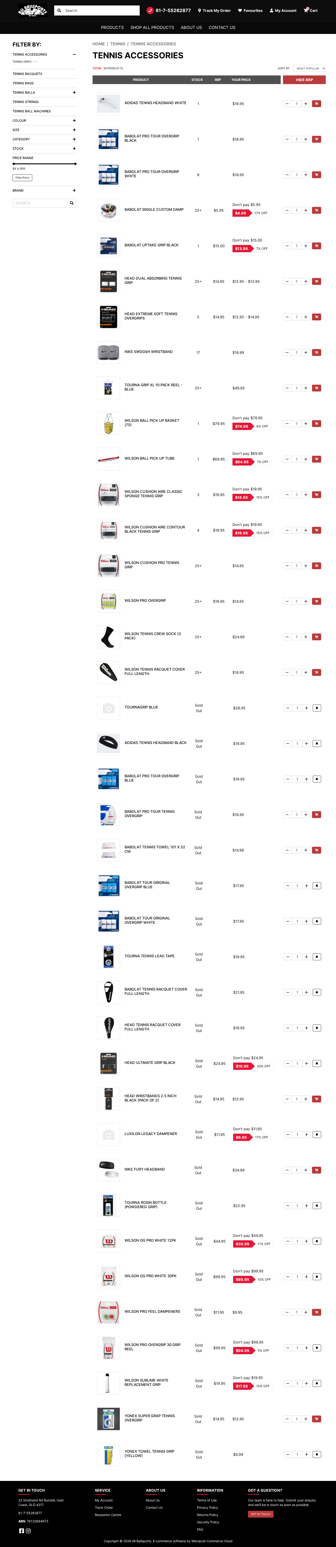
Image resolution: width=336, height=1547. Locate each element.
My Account (104, 1500)
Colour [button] (19, 120)
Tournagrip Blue (141, 707)
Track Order (104, 1507)
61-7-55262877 (173, 10)
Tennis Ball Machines (32, 111)
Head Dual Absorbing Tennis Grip (153, 280)
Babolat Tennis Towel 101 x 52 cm (155, 849)
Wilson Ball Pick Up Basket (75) (152, 422)
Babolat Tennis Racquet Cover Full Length (156, 991)
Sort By (284, 68)
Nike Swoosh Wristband (149, 351)
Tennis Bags (23, 83)
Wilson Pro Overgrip (145, 600)
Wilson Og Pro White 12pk (150, 1240)
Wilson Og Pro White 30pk (151, 1276)
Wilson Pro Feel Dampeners (152, 1311)
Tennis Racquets (27, 74)
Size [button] (16, 130)
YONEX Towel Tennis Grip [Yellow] (149, 1453)
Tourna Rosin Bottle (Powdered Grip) (146, 1204)
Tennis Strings (26, 102)
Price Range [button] (23, 158)
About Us (191, 27)
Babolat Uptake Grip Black (152, 245)
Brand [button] (18, 190)
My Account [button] (285, 10)
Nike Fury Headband (145, 1169)
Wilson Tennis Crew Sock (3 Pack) (153, 635)
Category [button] (21, 139)
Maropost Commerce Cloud (212, 1541)
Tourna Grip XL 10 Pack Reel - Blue (153, 387)
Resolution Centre (108, 1515)
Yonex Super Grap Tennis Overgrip (150, 1417)
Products (112, 27)
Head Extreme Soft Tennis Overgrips (151, 315)
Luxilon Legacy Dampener (151, 1133)
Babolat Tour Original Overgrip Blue (147, 884)
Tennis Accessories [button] (30, 54)
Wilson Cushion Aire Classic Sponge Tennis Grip (153, 493)
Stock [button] (18, 148)
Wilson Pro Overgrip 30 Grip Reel (153, 1346)
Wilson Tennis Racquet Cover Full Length (155, 671)
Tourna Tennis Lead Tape (150, 956)
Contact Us (222, 27)
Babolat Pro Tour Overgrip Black (152, 138)
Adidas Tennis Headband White (156, 102)
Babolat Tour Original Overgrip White (147, 920)
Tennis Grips (25, 61)
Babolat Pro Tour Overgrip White (152, 173)
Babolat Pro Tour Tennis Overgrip (150, 813)
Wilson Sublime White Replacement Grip (146, 1382)
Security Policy (208, 1522)
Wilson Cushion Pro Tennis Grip (152, 564)
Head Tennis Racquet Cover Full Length (153, 1026)
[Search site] (59, 10)
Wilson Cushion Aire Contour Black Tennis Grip (155, 529)
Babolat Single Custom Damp (154, 209)
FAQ (200, 1529)
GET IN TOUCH (261, 1514)
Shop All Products (152, 27)
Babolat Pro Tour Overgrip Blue (152, 778)
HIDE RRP (304, 79)
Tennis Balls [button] (24, 92)
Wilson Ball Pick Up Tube (150, 458)
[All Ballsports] (32, 10)
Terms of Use (207, 1500)
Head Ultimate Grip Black (150, 1062)
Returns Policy (207, 1515)
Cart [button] (312, 10)
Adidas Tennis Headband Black (156, 742)
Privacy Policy (207, 1507)
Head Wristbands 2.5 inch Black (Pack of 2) (150, 1098)
